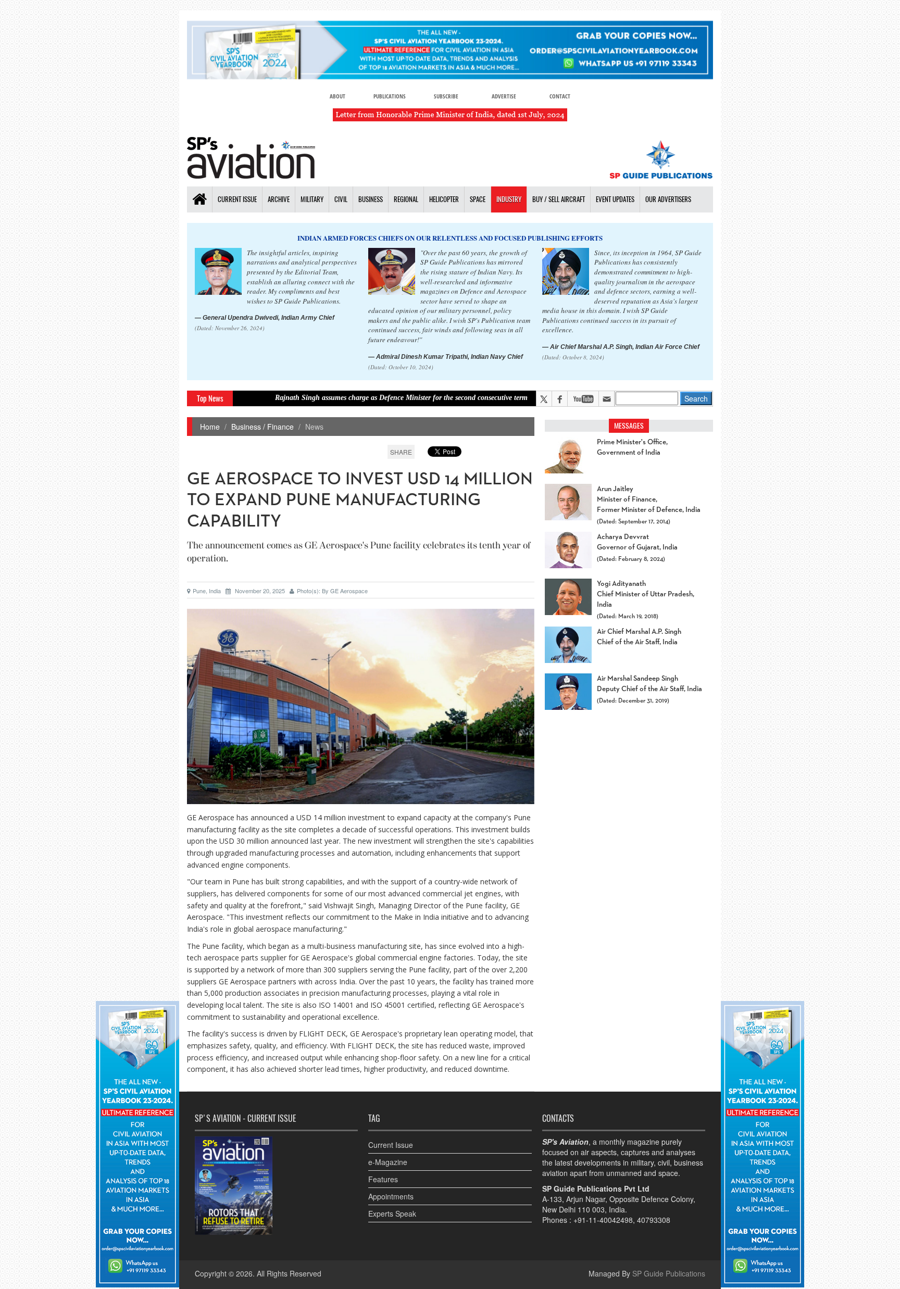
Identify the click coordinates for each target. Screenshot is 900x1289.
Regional (406, 199)
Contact (559, 96)
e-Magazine (387, 1162)
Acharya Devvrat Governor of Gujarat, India (637, 542)
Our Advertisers (668, 199)
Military (312, 199)
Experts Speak (392, 1213)
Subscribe (446, 96)
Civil (340, 199)
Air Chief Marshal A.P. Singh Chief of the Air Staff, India (639, 637)
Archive (279, 199)
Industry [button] (508, 199)
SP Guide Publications (668, 1273)
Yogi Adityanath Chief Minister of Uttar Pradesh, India (645, 594)
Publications (389, 96)
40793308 (653, 1220)
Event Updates (615, 199)
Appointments (391, 1196)
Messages (629, 426)
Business (370, 199)
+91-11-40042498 (603, 1220)
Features (383, 1179)
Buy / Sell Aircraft (558, 199)
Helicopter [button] (444, 199)
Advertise (504, 96)
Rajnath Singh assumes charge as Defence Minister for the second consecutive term (349, 398)
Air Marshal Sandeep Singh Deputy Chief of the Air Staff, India (649, 684)
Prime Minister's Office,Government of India (632, 447)
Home (210, 426)
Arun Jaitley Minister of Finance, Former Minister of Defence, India (649, 499)
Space (477, 199)
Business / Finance (262, 426)
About (337, 96)
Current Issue (237, 199)
